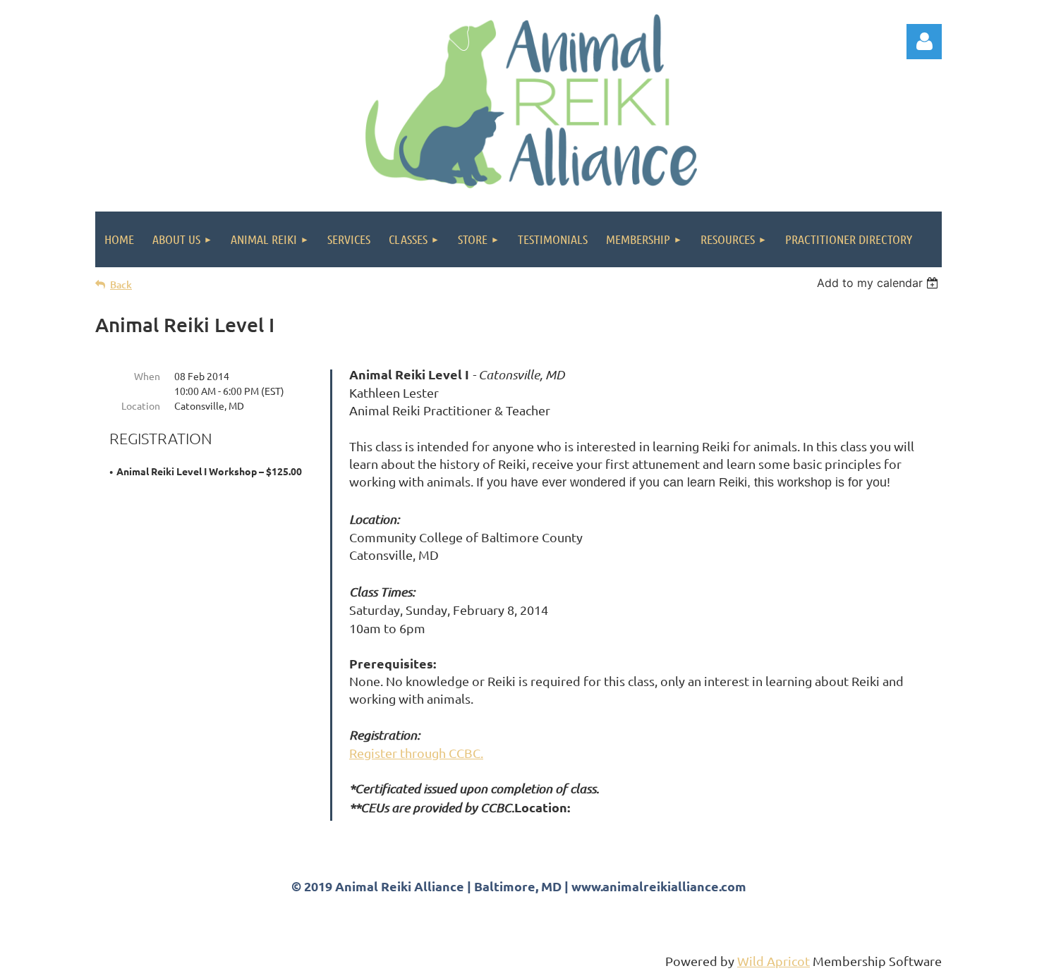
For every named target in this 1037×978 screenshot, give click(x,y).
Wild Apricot (773, 960)
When (147, 375)
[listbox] (879, 282)
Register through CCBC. (416, 752)
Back (121, 284)
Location (140, 405)
